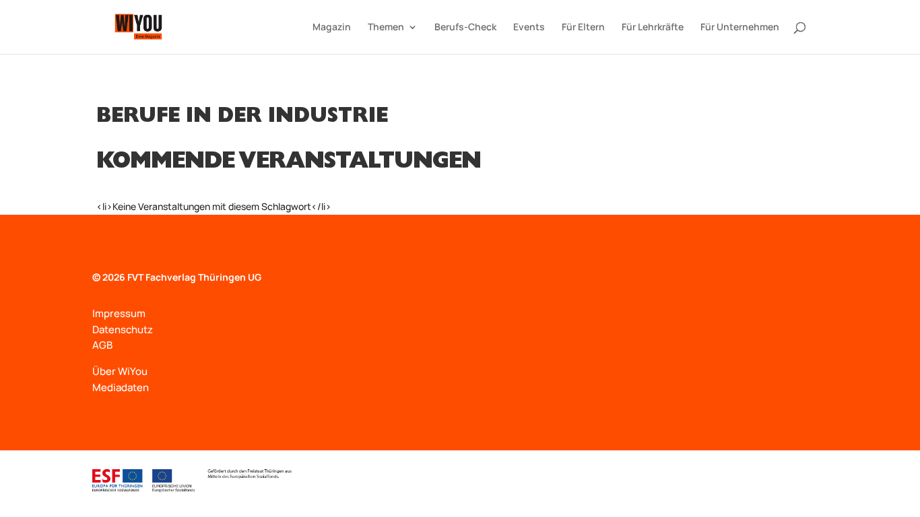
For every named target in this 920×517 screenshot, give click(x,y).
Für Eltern (583, 27)
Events (529, 27)
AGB (102, 345)
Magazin (332, 27)
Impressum (118, 313)
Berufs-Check (465, 27)
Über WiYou (119, 371)
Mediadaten (120, 387)
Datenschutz (122, 329)
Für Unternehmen (739, 27)
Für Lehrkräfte (653, 27)
